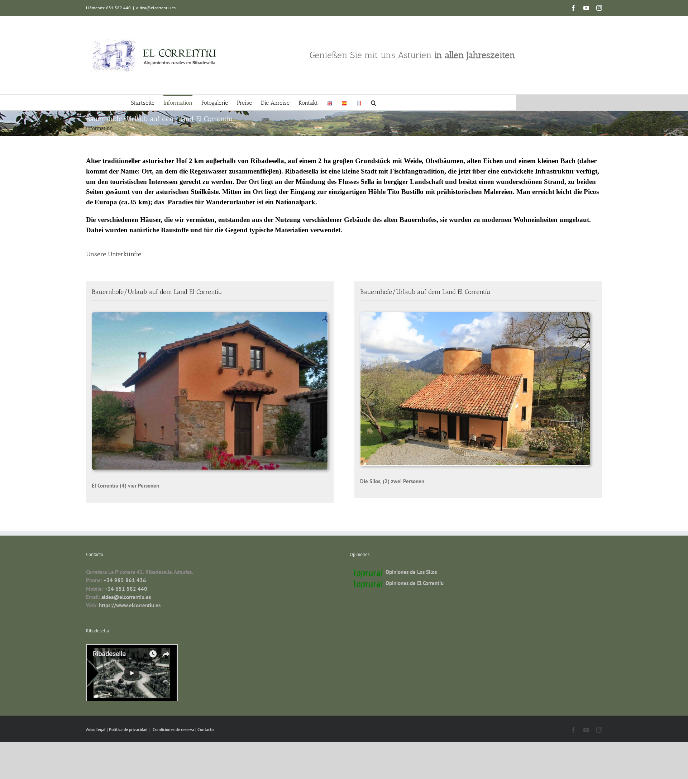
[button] (373, 102)
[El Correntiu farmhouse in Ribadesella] (210, 315)
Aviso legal (96, 729)
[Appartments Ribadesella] (475, 315)
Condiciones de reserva (173, 729)
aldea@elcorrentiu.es (156, 7)
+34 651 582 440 (126, 588)
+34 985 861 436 (125, 580)
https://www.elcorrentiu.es (130, 605)
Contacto (205, 729)
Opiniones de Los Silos (411, 572)
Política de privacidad (128, 729)
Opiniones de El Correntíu (415, 583)
